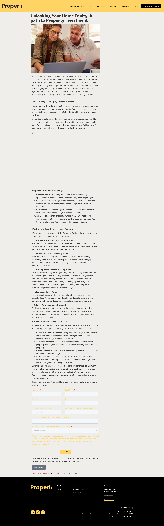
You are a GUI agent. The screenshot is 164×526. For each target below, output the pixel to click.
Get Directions (109, 500)
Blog (136, 6)
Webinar (113, 6)
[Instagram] (38, 512)
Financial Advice (75, 6)
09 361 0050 (108, 495)
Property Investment (97, 6)
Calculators (125, 6)
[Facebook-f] (43, 512)
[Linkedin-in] (33, 512)
